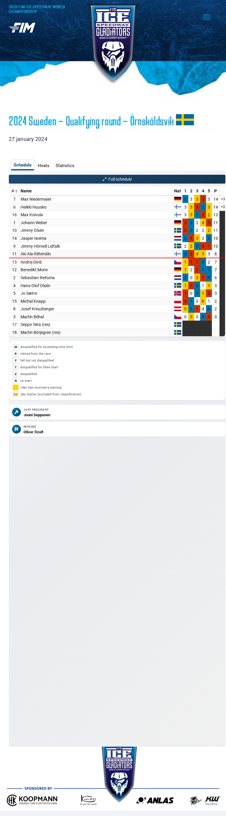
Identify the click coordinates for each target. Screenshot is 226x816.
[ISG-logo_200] (113, 5)
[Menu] (207, 17)
